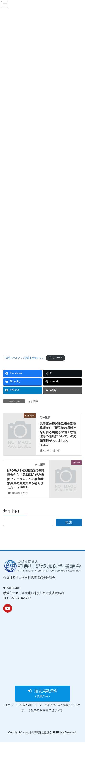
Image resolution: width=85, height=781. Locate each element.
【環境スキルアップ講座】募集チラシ (23, 357)
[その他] (65, 470)
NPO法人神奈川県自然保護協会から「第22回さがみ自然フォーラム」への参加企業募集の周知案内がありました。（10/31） (25, 479)
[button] (42, 694)
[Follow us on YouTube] (7, 608)
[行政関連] (19, 423)
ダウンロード (55, 357)
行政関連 (33, 401)
